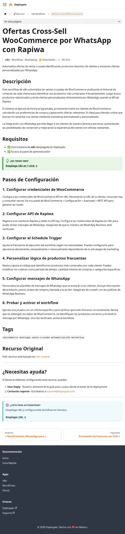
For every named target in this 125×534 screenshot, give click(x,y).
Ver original (43, 356)
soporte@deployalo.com (61, 391)
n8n (4, 480)
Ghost (5, 490)
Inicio (5, 458)
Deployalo (8, 508)
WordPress (8, 485)
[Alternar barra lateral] (4, 4)
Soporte (7, 513)
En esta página (12, 21)
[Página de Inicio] (5, 14)
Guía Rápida (9, 463)
